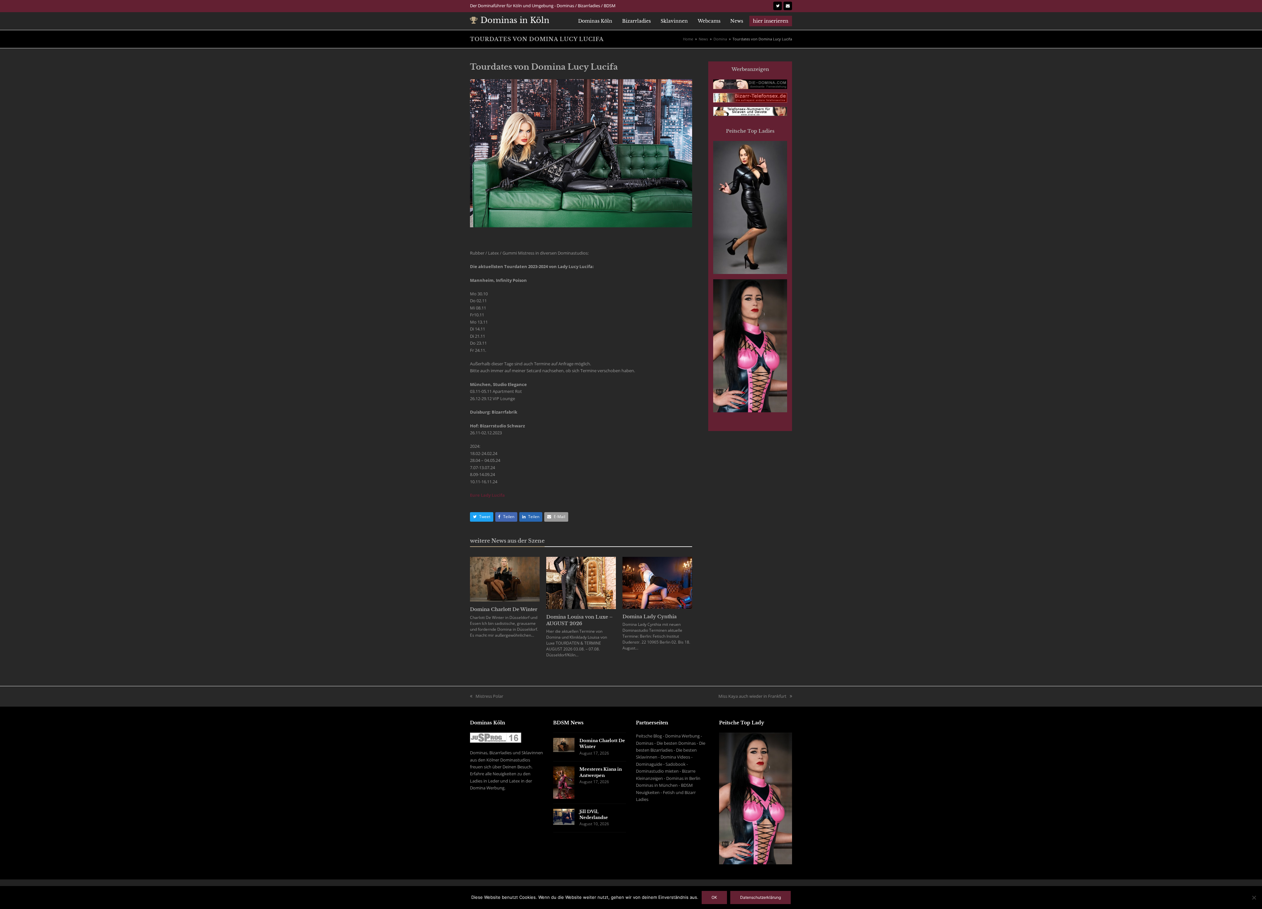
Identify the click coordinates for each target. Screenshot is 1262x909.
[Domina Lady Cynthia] (657, 582)
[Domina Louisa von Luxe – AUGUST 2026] (581, 582)
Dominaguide (649, 764)
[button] (481, 517)
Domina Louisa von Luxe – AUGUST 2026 (579, 620)
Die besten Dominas (676, 743)
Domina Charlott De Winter (503, 609)
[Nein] (1253, 897)
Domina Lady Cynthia (649, 617)
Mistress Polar (489, 696)
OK (714, 897)
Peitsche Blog (649, 736)
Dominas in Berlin (683, 778)
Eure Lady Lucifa (487, 495)
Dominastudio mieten (657, 771)
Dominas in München (657, 785)
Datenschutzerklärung (760, 897)
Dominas (644, 743)
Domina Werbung (682, 736)
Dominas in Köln (514, 20)
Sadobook (676, 764)
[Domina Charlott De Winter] (505, 579)
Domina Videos (675, 757)
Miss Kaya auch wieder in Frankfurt (752, 696)
